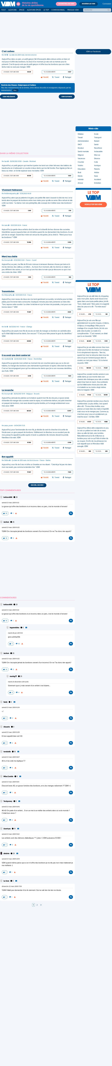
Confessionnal (58, 10)
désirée (7, 854)
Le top (46, 10)
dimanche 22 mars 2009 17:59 (12, 886)
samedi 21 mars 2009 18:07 (11, 757)
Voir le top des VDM (93, 204)
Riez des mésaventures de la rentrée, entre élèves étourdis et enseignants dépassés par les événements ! (36, 87)
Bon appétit (7, 457)
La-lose (7, 881)
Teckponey (8, 801)
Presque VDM (73, 10)
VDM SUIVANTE (66, 97)
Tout (3, 10)
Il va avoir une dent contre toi (16, 355)
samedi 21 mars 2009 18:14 (10, 782)
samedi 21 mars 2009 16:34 (11, 707)
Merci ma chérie (9, 257)
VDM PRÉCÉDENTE (9, 97)
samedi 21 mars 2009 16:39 (11, 732)
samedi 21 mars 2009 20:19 (11, 859)
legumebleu (15, 628)
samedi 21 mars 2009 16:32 (10, 527)
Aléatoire (12, 10)
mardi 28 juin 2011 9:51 (15, 633)
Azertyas (7, 829)
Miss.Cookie (9, 776)
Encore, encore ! (37, 485)
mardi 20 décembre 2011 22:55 (18, 682)
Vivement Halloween (12, 190)
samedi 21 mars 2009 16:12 (10, 503)
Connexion (107, 4)
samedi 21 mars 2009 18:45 (11, 807)
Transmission (8, 291)
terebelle (7, 752)
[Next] (40, 905)
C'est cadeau (8, 51)
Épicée (21, 10)
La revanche (7, 390)
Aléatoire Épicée (34, 10)
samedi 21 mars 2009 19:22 (10, 834)
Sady (6, 702)
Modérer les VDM (88, 4)
